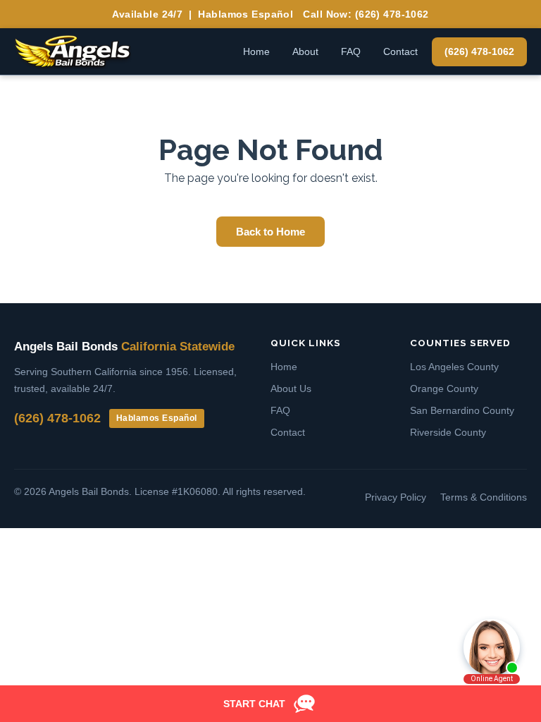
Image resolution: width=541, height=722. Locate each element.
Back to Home (270, 232)
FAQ (351, 51)
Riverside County (448, 432)
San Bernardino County (462, 410)
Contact (400, 51)
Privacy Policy (395, 497)
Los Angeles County (454, 367)
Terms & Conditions (483, 497)
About (305, 51)
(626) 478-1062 (392, 14)
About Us (290, 389)
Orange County (444, 389)
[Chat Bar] (270, 703)
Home (256, 51)
